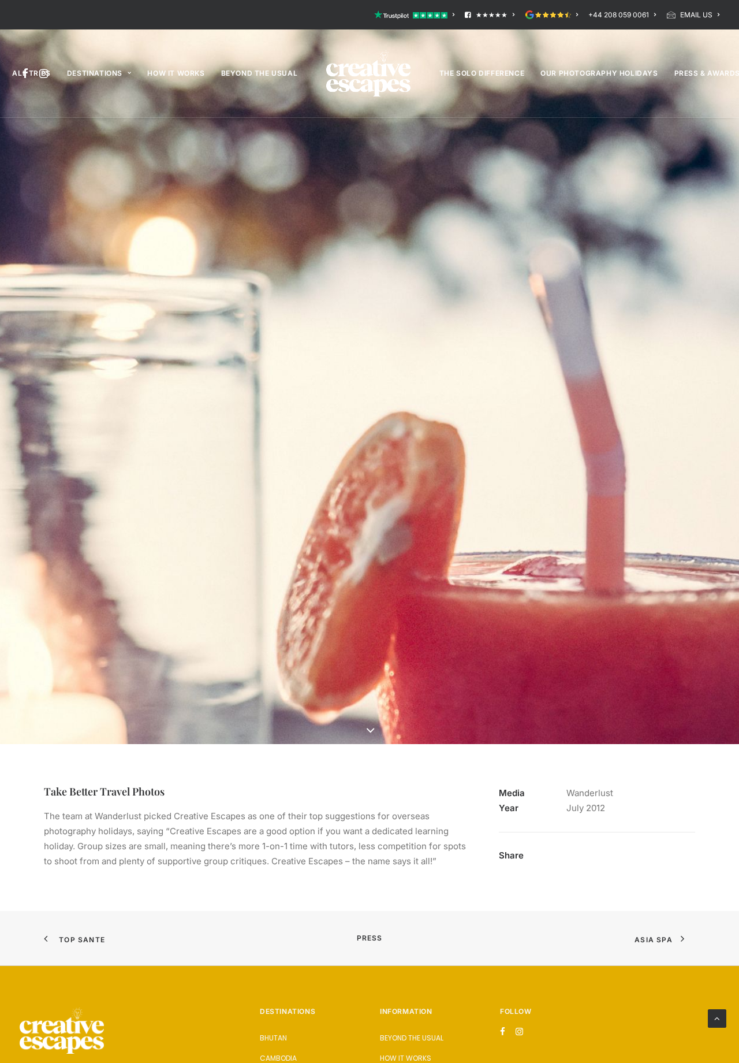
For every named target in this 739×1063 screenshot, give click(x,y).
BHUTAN (273, 1038)
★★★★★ (491, 14)
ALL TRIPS (31, 73)
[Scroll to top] (717, 1017)
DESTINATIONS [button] (94, 73)
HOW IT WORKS (175, 73)
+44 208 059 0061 (618, 14)
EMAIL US (696, 14)
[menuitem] (416, 14)
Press (370, 938)
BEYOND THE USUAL (259, 73)
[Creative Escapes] (368, 73)
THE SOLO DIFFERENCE (481, 73)
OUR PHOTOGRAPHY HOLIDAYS (599, 73)
